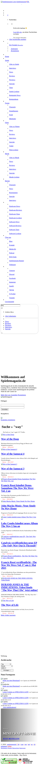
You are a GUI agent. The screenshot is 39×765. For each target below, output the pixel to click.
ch (34, 744)
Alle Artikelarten (10, 316)
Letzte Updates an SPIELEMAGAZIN (15, 692)
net (29, 744)
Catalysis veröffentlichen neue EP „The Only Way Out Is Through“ (19, 544)
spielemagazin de (13, 744)
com (22, 744)
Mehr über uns (5, 395)
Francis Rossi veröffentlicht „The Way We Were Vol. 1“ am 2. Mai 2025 (19, 565)
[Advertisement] (19, 353)
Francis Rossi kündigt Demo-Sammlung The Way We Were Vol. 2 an (17, 488)
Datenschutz (15, 748)
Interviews (8, 327)
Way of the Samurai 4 (12, 453)
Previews (8, 325)
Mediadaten (4, 748)
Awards (10, 748)
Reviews (8, 323)
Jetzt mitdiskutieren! (9, 707)
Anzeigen (6, 670)
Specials (8, 329)
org (26, 744)
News (7, 321)
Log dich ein (17, 32)
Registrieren (22, 395)
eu (32, 744)
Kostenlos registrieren (8, 420)
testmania (6, 746)
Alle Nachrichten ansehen (17, 39)
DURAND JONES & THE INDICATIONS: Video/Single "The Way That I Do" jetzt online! (19, 587)
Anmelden (14, 395)
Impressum (22, 748)
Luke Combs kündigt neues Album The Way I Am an (19, 524)
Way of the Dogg (10, 439)
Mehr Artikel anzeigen (8, 615)
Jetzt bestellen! (11, 739)
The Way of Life (10, 605)
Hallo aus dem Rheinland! (11, 680)
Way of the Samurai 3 (12, 468)
